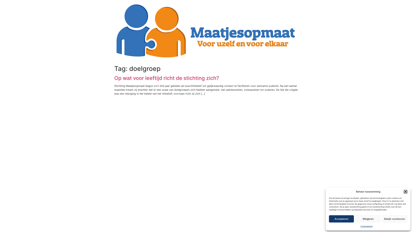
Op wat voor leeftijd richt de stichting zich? (166, 78)
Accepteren (341, 218)
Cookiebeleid (366, 226)
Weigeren (368, 218)
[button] (405, 191)
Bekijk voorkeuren (394, 218)
